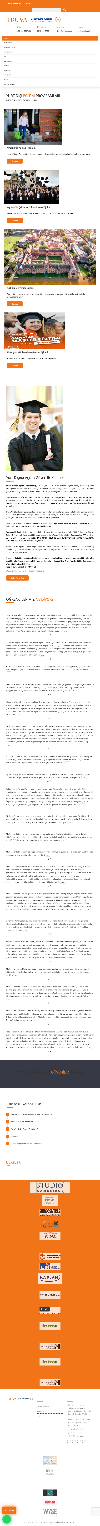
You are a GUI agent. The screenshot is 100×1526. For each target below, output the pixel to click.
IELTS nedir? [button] (15, 1136)
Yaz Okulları (8, 52)
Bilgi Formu (9, 1510)
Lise (5, 56)
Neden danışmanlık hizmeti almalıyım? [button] (26, 1143)
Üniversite (7, 70)
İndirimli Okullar (9, 47)
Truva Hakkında (14, 3)
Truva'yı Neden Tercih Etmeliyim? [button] (24, 1129)
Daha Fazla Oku (17, 578)
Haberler (29, 3)
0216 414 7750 (43, 31)
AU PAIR (6, 79)
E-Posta (60, 27)
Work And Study (9, 61)
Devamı (15, 161)
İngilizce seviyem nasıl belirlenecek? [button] (25, 1122)
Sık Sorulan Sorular (44, 1406)
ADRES (80, 27)
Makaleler (41, 1411)
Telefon (42, 27)
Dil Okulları (8, 43)
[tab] (50, 1115)
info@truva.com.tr (64, 31)
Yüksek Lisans (8, 75)
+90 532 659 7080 (24, 31)
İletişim (39, 3)
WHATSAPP (23, 27)
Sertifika (7, 66)
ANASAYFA (7, 38)
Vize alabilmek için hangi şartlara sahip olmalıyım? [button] (31, 1114)
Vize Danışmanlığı (9, 84)
